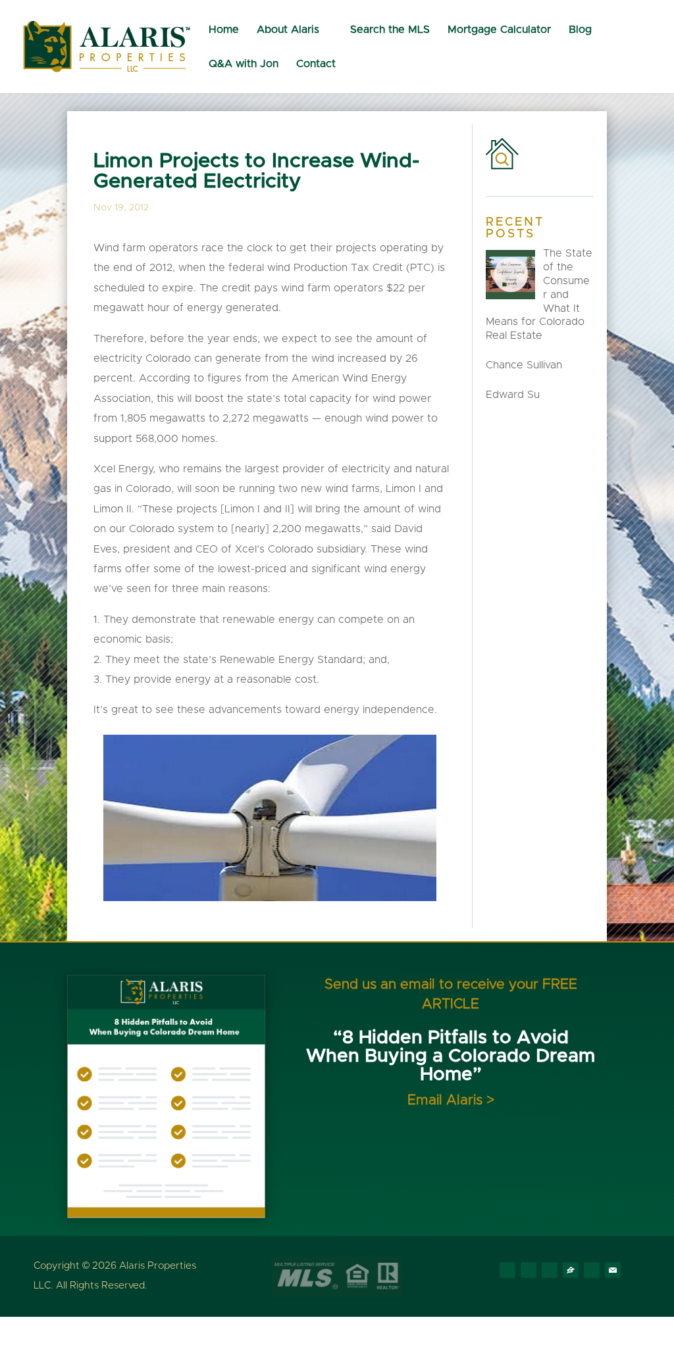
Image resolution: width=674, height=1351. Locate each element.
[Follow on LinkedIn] (549, 1270)
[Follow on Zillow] (571, 1270)
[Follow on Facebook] (507, 1270)
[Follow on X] (528, 1270)
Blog (580, 30)
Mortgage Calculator (499, 30)
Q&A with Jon (243, 64)
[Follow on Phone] (592, 1270)
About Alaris (288, 30)
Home (224, 30)
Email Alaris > (450, 1100)
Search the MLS (390, 30)
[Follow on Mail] (613, 1270)
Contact (316, 64)
